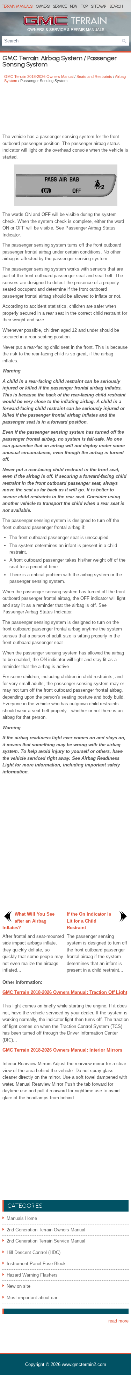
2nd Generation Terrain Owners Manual (46, 1229)
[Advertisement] (65, 109)
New (73, 6)
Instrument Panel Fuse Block (36, 1263)
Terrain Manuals (17, 6)
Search (116, 6)
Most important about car (32, 1297)
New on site (18, 1286)
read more (118, 1321)
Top (84, 6)
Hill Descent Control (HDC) (33, 1252)
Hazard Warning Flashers (32, 1275)
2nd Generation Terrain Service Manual (46, 1241)
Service (60, 6)
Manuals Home (22, 1218)
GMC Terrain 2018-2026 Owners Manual (38, 76)
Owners (43, 6)
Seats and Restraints (94, 76)
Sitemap (98, 6)
